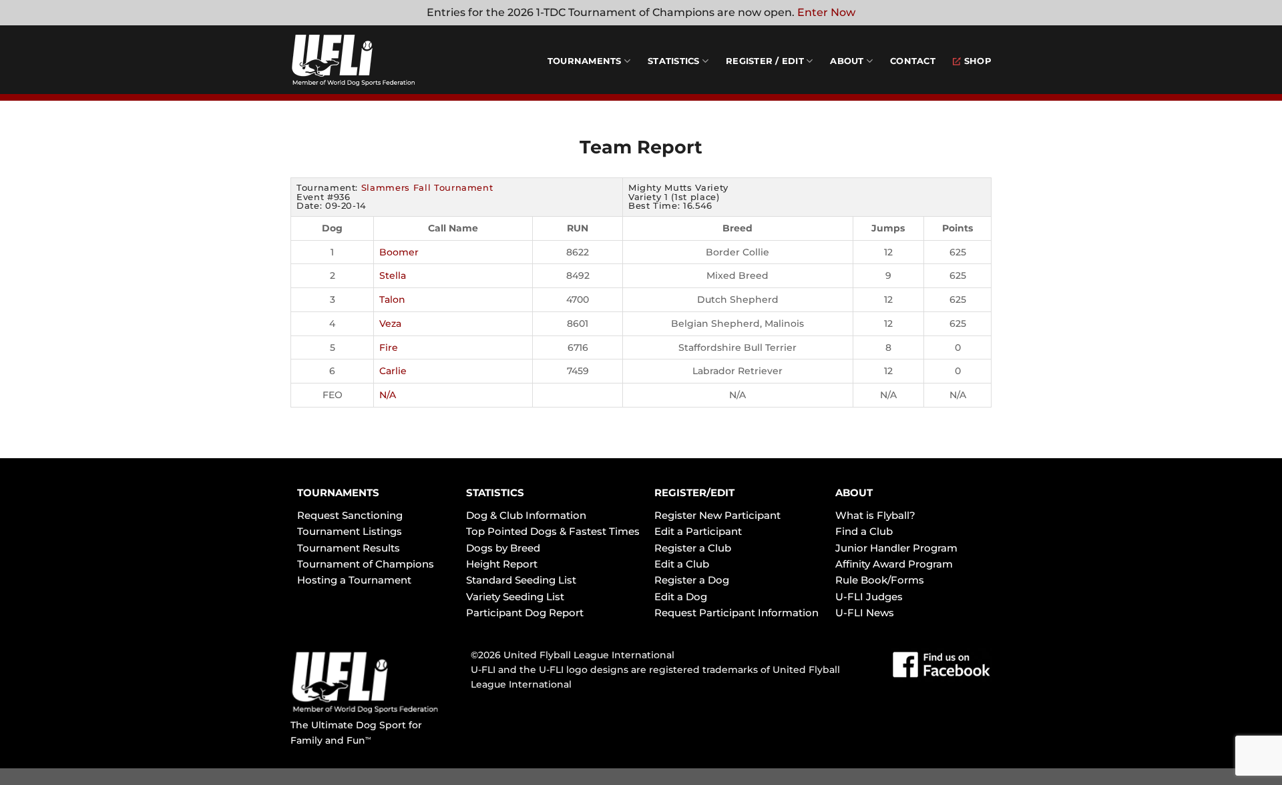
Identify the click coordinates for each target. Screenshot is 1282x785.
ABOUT (854, 492)
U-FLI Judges (869, 596)
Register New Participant (717, 515)
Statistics (674, 61)
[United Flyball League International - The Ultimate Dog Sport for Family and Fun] (370, 60)
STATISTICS (495, 492)
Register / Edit (765, 61)
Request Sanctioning (350, 515)
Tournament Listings (349, 531)
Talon (392, 299)
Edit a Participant (698, 531)
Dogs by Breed (503, 548)
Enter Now (826, 12)
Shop (978, 61)
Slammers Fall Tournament (427, 187)
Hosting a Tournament (354, 580)
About (846, 61)
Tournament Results (348, 548)
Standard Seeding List (521, 580)
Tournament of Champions (365, 564)
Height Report (502, 564)
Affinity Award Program (894, 564)
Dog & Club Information (526, 515)
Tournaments (585, 61)
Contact (912, 61)
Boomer (399, 252)
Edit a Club (681, 564)
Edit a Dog (680, 596)
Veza (390, 323)
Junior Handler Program (896, 548)
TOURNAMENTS (338, 492)
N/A (387, 395)
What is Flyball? (875, 515)
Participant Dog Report (525, 612)
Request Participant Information (736, 612)
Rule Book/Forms (879, 580)
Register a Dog (691, 580)
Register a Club (692, 548)
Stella (392, 275)
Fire (388, 347)
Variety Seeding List (515, 596)
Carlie (393, 371)
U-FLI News (864, 612)
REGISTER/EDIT (694, 492)
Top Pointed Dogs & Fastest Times (553, 531)
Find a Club (864, 531)
